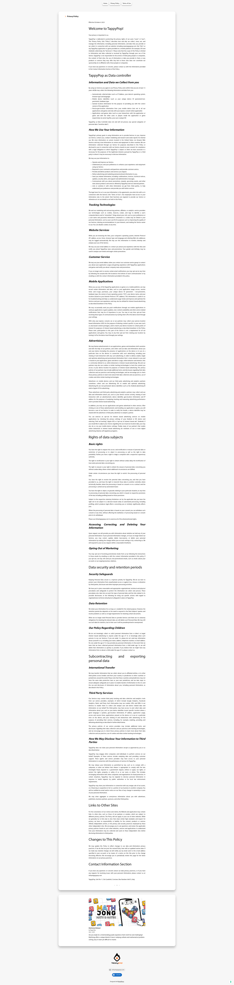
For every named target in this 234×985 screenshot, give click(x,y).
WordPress (121, 981)
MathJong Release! (95, 928)
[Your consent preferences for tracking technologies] (231, 982)
